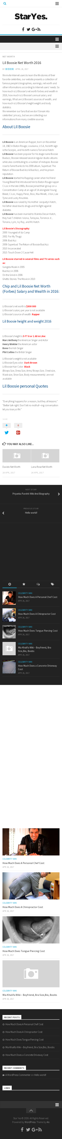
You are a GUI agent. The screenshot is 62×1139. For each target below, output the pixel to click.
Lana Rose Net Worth (41, 466)
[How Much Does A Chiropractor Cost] (9, 615)
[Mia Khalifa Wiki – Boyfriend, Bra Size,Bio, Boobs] (9, 648)
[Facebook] (23, 29)
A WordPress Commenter (17, 1074)
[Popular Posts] (24, 584)
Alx (48, 1122)
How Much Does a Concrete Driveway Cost (26, 1054)
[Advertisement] (27, 549)
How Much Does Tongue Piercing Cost (38, 630)
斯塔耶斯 (9, 69)
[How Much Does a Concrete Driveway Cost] (9, 666)
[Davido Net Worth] (16, 456)
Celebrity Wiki (25, 593)
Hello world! (40, 1074)
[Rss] (39, 29)
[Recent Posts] (9, 584)
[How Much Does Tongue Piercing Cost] (9, 631)
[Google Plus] (34, 29)
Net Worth (8, 56)
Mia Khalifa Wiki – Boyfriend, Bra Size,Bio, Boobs (29, 994)
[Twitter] (28, 29)
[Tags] (52, 584)
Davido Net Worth (11, 466)
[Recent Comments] (38, 584)
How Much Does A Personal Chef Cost (37, 597)
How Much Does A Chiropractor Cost (37, 613)
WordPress (30, 1122)
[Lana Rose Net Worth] (45, 456)
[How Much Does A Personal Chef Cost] (9, 598)
